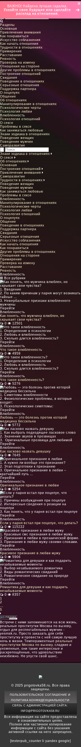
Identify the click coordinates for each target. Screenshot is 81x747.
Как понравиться (14, 36)
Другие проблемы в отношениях (27, 70)
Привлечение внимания (20, 32)
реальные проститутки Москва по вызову (36, 643)
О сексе (6, 123)
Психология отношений (20, 119)
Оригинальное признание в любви (29, 485)
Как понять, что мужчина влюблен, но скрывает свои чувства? (32, 317)
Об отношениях (13, 100)
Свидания (8, 77)
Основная (8, 28)
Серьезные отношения (19, 85)
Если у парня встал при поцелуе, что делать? (39, 523)
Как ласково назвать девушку (25, 451)
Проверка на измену (17, 62)
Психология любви (16, 111)
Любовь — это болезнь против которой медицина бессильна (33, 419)
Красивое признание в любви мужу (30, 553)
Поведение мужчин (16, 141)
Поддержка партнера (18, 89)
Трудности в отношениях (21, 47)
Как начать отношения (19, 43)
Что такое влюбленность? (22, 380)
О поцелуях (10, 92)
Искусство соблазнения (20, 40)
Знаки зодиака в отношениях (25, 134)
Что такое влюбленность (21, 349)
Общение (8, 96)
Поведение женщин (17, 138)
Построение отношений (20, 74)
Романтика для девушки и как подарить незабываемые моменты (34, 589)
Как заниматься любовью (21, 130)
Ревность (8, 58)
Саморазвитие (12, 145)
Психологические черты (20, 107)
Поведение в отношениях (22, 81)
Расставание (11, 55)
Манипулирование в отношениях (28, 104)
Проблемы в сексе (16, 126)
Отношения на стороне (20, 66)
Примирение (11, 51)
